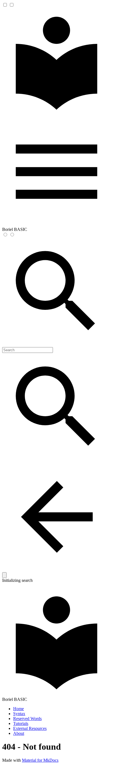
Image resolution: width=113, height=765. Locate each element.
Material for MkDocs (40, 760)
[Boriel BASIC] (56, 114)
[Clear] (4, 575)
